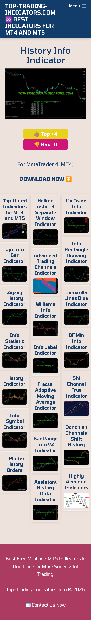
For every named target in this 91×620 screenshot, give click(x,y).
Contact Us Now (49, 605)
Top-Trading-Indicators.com (36, 589)
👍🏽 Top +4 (45, 134)
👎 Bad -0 (45, 144)
